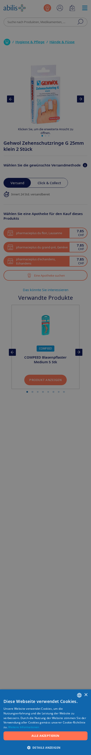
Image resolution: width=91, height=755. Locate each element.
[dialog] (45, 377)
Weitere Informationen (23, 727)
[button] (46, 747)
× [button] (86, 695)
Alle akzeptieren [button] (45, 736)
